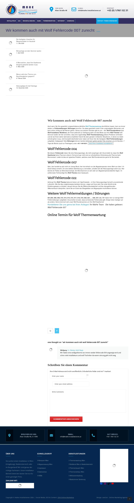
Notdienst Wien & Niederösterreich (81, 464)
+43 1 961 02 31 (112, 436)
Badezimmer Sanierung (77, 479)
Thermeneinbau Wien (77, 472)
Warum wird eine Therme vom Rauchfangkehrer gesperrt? (26, 75)
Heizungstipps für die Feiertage (26, 86)
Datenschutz (42, 472)
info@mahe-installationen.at (70, 436)
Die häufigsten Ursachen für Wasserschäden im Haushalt (25, 40)
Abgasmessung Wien (45, 464)
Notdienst (61, 21)
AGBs (40, 476)
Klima (39, 21)
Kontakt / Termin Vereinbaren (107, 21)
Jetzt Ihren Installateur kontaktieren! (101, 143)
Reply (81, 350)
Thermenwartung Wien (77, 460)
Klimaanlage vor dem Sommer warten (28, 51)
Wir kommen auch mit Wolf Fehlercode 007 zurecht (80, 120)
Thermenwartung (49, 21)
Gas (19, 21)
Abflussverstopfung (76, 476)
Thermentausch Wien (77, 468)
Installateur (11, 21)
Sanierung (70, 21)
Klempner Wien (43, 460)
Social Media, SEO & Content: (55, 497)
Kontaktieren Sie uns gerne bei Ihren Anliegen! (68, 204)
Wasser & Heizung (29, 21)
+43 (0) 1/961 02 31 (117, 10)
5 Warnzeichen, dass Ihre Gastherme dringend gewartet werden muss (28, 63)
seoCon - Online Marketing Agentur (115, 497)
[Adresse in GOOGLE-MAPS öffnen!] (52, 11)
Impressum (42, 468)
